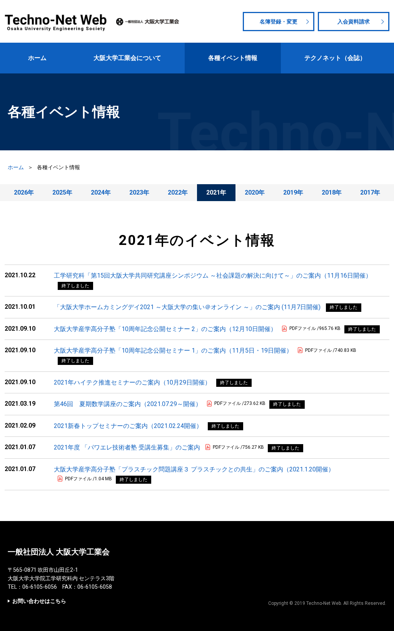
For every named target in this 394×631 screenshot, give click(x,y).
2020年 (255, 192)
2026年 (24, 192)
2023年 (139, 192)
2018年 (332, 192)
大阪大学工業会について (127, 58)
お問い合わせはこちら (39, 601)
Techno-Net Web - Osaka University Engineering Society (57, 21)
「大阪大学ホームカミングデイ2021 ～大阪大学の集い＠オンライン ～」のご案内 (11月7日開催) (187, 307)
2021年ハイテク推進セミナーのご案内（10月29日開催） (132, 382)
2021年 (216, 192)
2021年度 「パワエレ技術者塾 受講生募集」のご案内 (127, 447)
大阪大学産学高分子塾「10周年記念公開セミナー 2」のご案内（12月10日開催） (165, 329)
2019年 (293, 192)
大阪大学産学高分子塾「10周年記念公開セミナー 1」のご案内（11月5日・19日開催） (173, 350)
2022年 (178, 192)
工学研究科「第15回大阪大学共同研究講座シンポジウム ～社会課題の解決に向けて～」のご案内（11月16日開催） (213, 275)
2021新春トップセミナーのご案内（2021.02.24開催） (128, 426)
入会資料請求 (353, 21)
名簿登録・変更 (278, 21)
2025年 (62, 192)
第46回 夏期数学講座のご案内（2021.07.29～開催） (128, 404)
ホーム (37, 58)
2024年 (101, 192)
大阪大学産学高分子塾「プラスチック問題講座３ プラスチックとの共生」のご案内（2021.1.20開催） (194, 469)
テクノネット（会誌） (335, 58)
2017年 (370, 192)
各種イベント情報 (232, 58)
